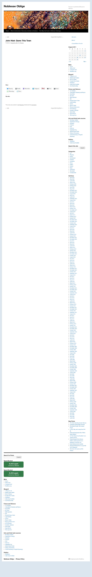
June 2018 (72, 203)
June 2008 (72, 375)
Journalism (72, 161)
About (7, 31)
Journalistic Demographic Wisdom (77, 424)
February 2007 (73, 401)
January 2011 (73, 325)
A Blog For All (73, 76)
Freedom (72, 159)
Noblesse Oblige (14, 6)
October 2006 (73, 408)
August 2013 (72, 275)
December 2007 (73, 385)
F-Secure (72, 125)
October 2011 (73, 310)
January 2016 (73, 236)
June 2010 (72, 336)
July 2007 (72, 393)
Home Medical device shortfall (76, 444)
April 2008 (72, 379)
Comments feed (73, 69)
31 (77, 59)
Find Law (72, 128)
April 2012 (72, 301)
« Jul (69, 61)
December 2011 (73, 307)
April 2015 (72, 245)
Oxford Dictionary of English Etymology (14, 549)
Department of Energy (74, 121)
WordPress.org (73, 71)
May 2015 (72, 244)
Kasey (71, 163)
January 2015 (73, 250)
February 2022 (73, 185)
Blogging (21, 105)
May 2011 (72, 319)
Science (71, 166)
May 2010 (72, 338)
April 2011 (72, 320)
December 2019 (73, 190)
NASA (71, 103)
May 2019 (72, 195)
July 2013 (72, 276)
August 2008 (72, 372)
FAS (71, 126)
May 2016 (72, 231)
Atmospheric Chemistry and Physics (77, 92)
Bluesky (73, 40)
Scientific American (74, 110)
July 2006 (72, 413)
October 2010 (73, 330)
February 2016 (73, 234)
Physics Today (73, 105)
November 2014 (73, 254)
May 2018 (72, 205)
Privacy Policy (20, 559)
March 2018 (72, 206)
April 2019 (72, 197)
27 (85, 57)
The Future (72, 171)
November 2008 (73, 367)
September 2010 (73, 332)
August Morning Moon (57, 37)
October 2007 (73, 388)
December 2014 (73, 252)
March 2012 (72, 302)
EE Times (72, 95)
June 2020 (72, 187)
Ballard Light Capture (74, 77)
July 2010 (72, 335)
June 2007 (72, 395)
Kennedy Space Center (75, 100)
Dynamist (72, 123)
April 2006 (72, 418)
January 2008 (73, 384)
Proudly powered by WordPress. (77, 559)
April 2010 (72, 340)
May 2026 (72, 179)
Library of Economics (74, 133)
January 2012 (73, 306)
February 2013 (73, 284)
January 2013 (73, 286)
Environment (72, 158)
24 (77, 57)
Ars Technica (72, 90)
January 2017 (73, 218)
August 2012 (72, 294)
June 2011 (72, 317)
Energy (71, 156)
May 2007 (72, 397)
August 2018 (72, 200)
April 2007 (72, 398)
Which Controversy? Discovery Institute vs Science (24, 31)
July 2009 (72, 354)
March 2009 (72, 361)
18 (80, 55)
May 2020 (72, 189)
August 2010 (72, 333)
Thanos (22, 43)
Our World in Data (74, 86)
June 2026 (72, 177)
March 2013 (72, 283)
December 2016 (73, 219)
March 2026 (72, 182)
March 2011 (72, 322)
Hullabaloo (72, 82)
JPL (71, 99)
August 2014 (72, 257)
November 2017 (73, 210)
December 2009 (73, 346)
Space (71, 167)
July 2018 (72, 202)
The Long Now (73, 115)
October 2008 (73, 369)
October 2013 (73, 271)
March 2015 (72, 247)
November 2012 (73, 289)
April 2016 (72, 232)
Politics (71, 164)
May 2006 (72, 416)
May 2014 (72, 262)
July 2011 (72, 315)
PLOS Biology (73, 108)
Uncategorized (73, 172)
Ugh (7, 37)
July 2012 (72, 296)
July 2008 (72, 374)
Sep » (85, 61)
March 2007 (72, 400)
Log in (71, 66)
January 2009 (73, 364)
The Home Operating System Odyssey (78, 423)
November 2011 (73, 309)
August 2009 (72, 353)
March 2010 (72, 341)
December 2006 (73, 405)
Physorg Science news (75, 107)
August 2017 (72, 211)
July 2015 (72, 241)
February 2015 (73, 249)
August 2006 (72, 411)
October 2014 (73, 255)
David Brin (72, 94)
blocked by (15, 465)
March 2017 (72, 215)
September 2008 (73, 371)
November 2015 (73, 239)
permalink (33, 105)
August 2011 (72, 314)
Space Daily (72, 112)
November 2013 (73, 270)
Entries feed (72, 68)
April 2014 (72, 263)
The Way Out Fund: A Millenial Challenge (50, 31)
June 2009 (72, 356)
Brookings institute (74, 120)
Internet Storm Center (74, 131)
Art (18, 105)
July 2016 (72, 228)
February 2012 (73, 304)
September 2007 (73, 390)
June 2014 (72, 260)
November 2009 (73, 348)
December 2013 (73, 268)
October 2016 (73, 223)
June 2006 (72, 414)
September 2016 (73, 224)
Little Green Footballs (74, 84)
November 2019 (73, 192)
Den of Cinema (73, 79)
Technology (72, 169)
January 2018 (73, 208)
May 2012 (72, 299)
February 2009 (73, 362)
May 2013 (72, 280)
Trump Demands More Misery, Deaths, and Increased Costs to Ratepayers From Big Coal (76, 440)
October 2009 (73, 349)
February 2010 (73, 343)
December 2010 (73, 327)
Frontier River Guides (74, 81)
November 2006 (73, 406)
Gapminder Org (73, 129)
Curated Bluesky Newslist (77, 43)
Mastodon (74, 37)
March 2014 (72, 265)
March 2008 (72, 380)
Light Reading (73, 102)
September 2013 (73, 273)
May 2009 (72, 358)
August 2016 (72, 226)
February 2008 (73, 382)
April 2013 (72, 281)
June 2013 (72, 278)
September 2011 (73, 312)
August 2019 (72, 193)
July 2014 (72, 258)
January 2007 (73, 403)
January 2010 (73, 345)
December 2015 (73, 237)
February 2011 (73, 323)
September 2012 (73, 293)
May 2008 (72, 377)
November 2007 (73, 387)
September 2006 (73, 410)
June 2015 (72, 242)
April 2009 (72, 359)
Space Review (73, 113)
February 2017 (73, 216)
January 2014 (73, 267)
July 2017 (72, 213)
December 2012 (73, 288)
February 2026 (73, 184)
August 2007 (72, 392)
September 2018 (73, 198)
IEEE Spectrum (73, 97)
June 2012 (72, 297)
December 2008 (73, 366)
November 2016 (73, 221)
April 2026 (72, 180)
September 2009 (73, 351)
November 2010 (73, 328)
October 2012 (73, 291)
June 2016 (72, 229)
